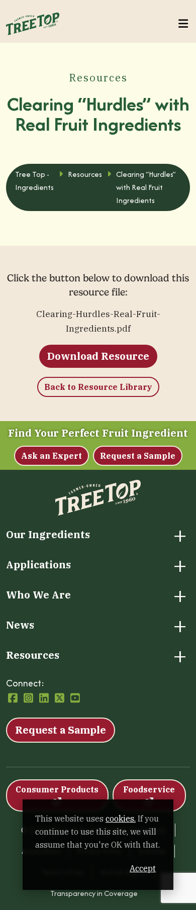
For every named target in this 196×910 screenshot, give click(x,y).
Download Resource (98, 356)
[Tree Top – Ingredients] (32, 22)
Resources (32, 655)
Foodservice (149, 789)
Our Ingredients (48, 535)
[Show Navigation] (183, 24)
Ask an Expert (51, 456)
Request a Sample (137, 456)
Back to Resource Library (98, 387)
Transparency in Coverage (94, 893)
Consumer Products (57, 789)
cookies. (121, 819)
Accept (143, 868)
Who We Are (38, 595)
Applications (38, 565)
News (20, 625)
